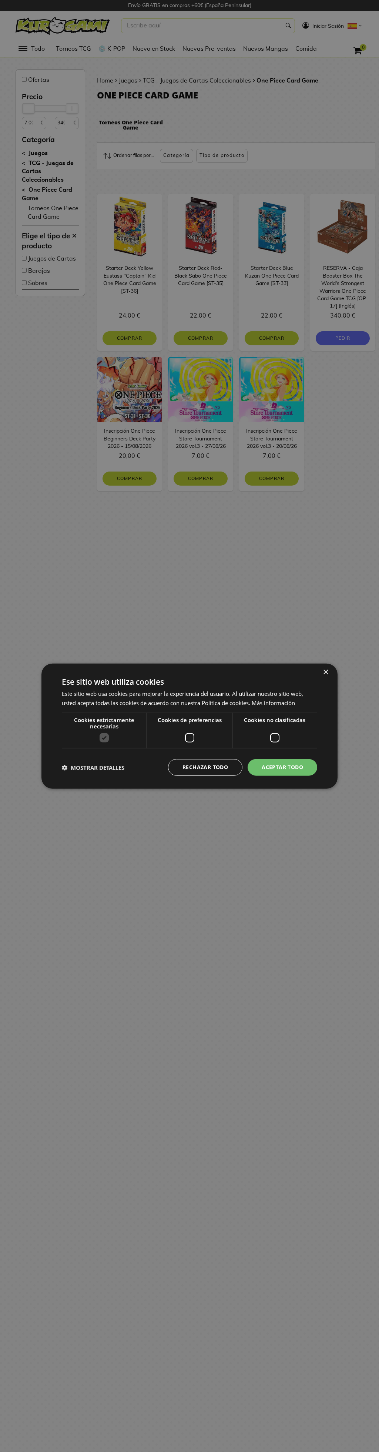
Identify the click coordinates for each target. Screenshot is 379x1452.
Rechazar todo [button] (205, 767)
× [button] (325, 672)
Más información (273, 702)
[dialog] (189, 726)
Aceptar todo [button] (282, 767)
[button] (93, 767)
